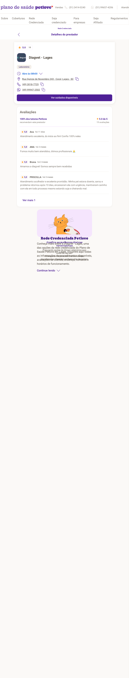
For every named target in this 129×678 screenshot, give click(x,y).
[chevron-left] (19, 35)
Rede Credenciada (36, 20)
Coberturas (18, 18)
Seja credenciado (59, 20)
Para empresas (79, 20)
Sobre (4, 18)
